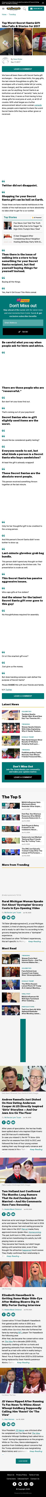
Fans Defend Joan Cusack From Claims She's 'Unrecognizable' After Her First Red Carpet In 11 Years (31, 975)
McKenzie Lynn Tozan (12, 912)
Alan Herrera (9, 1419)
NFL (20, 1332)
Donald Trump (28, 737)
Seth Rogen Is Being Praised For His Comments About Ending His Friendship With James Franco (31, 830)
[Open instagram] (31, 1484)
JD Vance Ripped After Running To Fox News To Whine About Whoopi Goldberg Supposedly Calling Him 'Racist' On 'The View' (23, 1408)
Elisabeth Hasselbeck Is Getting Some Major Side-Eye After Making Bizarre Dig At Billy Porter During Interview (22, 1300)
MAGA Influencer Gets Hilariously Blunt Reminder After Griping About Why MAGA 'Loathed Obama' (31, 806)
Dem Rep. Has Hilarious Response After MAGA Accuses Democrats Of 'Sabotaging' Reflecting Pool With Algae (32, 818)
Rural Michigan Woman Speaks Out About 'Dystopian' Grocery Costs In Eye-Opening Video (22, 905)
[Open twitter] (20, 1484)
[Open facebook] (14, 1484)
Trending (12, 14)
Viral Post (26, 994)
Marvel (24, 1229)
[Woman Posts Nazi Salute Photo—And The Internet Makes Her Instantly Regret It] (11, 959)
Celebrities (26, 711)
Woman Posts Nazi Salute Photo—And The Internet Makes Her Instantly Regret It (32, 961)
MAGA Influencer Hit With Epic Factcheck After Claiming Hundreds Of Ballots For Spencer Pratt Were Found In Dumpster (32, 1002)
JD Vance (19, 1430)
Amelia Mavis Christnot (13, 1209)
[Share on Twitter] (8, 917)
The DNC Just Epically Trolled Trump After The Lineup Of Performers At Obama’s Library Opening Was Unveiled (32, 853)
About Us (10, 1475)
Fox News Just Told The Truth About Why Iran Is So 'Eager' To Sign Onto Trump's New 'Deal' (28, 226)
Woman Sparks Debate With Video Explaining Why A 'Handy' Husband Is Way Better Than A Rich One (31, 731)
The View (9, 1341)
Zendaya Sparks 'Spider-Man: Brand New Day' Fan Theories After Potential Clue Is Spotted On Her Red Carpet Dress (32, 719)
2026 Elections (28, 1006)
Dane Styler (17, 59)
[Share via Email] (13, 917)
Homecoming (35, 1232)
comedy (38, 105)
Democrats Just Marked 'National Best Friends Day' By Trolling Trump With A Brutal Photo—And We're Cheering (32, 841)
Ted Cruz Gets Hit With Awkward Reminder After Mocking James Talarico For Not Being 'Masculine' (31, 1014)
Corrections (11, 1479)
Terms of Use (34, 1475)
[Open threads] (26, 1484)
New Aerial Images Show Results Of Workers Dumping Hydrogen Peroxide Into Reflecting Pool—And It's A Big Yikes (32, 745)
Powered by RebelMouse (23, 1493)
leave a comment (23, 69)
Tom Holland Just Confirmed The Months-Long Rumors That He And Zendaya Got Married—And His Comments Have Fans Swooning (22, 1198)
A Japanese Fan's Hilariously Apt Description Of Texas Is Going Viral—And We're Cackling (20, 2)
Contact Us (35, 1479)
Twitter (9, 689)
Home (4, 14)
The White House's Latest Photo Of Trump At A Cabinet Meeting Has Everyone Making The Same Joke (31, 988)
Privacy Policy (21, 1475)
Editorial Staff (23, 1479)
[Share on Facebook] (4, 917)
